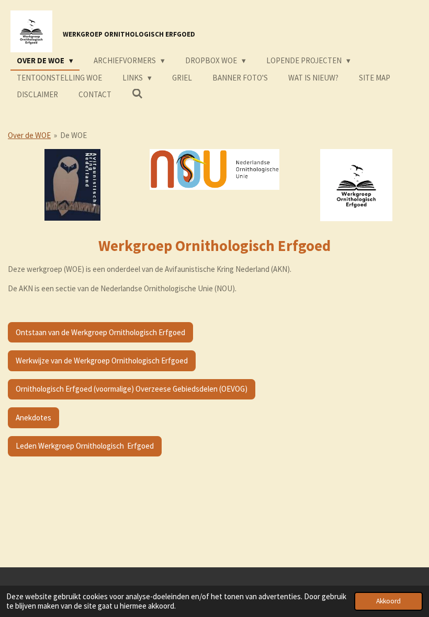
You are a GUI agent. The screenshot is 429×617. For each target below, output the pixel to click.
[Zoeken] (137, 93)
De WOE (73, 135)
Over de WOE (29, 135)
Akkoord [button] (388, 601)
